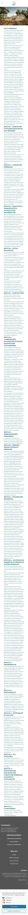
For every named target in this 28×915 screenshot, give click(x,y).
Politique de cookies (19, 894)
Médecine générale (14, 857)
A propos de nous (14, 860)
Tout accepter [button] (14, 906)
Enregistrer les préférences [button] (14, 911)
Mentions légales (14, 841)
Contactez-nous (14, 863)
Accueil (14, 854)
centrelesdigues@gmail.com (10, 815)
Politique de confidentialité (14, 844)
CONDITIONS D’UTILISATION (14, 838)
